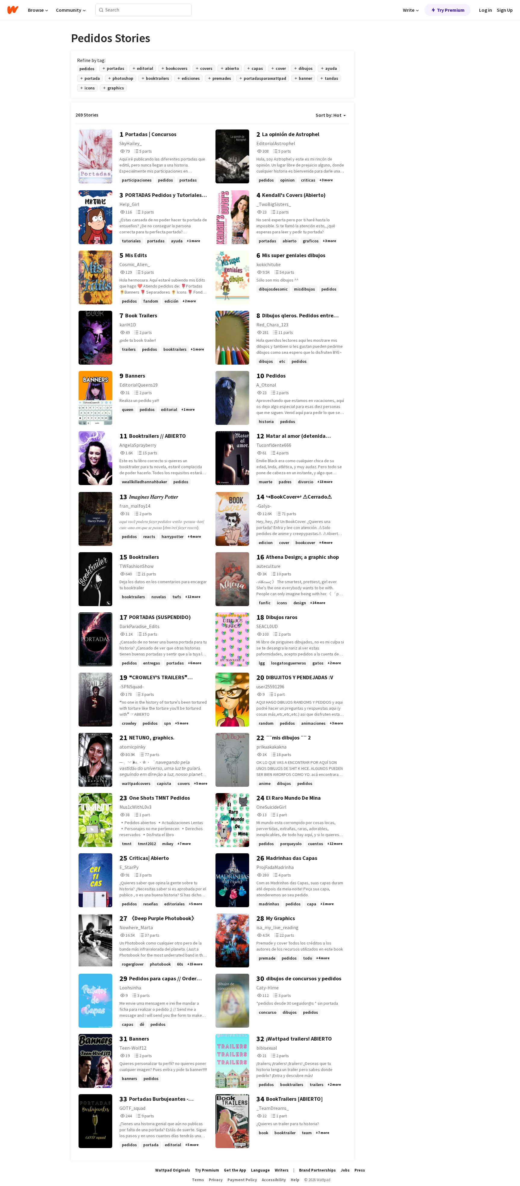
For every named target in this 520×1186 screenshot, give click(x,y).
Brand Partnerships (317, 1170)
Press (359, 1170)
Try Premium (451, 10)
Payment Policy (242, 1179)
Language (260, 1170)
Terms (198, 1179)
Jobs (345, 1170)
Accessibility (274, 1179)
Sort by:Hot (329, 115)
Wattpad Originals (172, 1170)
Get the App (235, 1170)
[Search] (101, 10)
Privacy (216, 1179)
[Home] (12, 10)
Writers (282, 1170)
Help (295, 1179)
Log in (485, 10)
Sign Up (505, 10)
